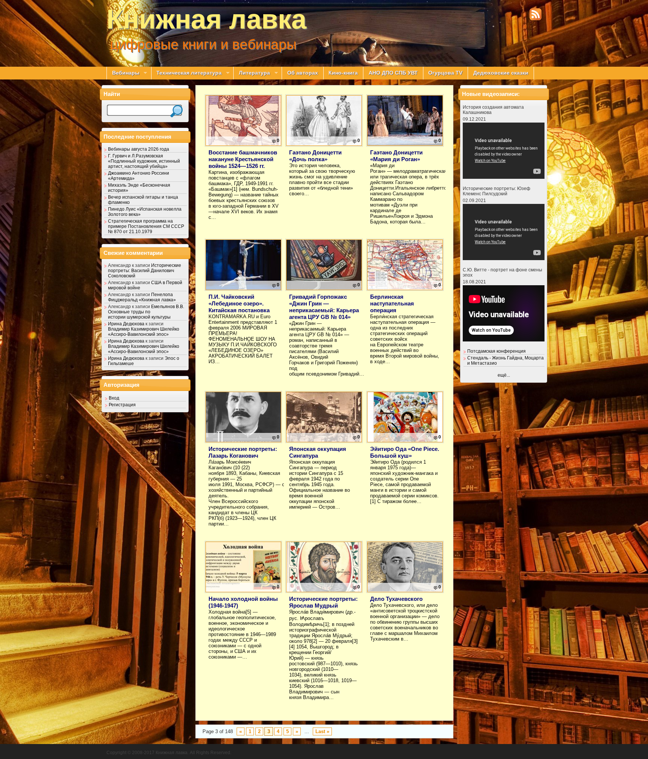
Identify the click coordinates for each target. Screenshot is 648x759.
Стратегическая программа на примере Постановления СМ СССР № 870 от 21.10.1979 (146, 226)
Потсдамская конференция (496, 351)
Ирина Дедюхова (126, 323)
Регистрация (122, 404)
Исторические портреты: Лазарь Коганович (242, 452)
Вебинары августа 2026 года (138, 149)
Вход (114, 398)
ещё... (504, 375)
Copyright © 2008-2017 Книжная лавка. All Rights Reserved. (168, 752)
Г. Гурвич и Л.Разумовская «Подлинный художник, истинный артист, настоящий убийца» (144, 161)
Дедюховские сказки (500, 73)
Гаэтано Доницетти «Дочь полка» (315, 155)
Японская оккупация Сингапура (317, 452)
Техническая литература (186, 73)
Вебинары (123, 73)
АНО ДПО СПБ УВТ (393, 73)
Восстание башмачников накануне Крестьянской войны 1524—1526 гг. (242, 159)
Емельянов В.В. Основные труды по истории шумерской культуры (146, 312)
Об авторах (302, 73)
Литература (251, 73)
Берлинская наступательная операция (392, 303)
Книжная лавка (206, 19)
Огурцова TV (445, 73)
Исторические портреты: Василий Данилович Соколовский (144, 270)
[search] (176, 111)
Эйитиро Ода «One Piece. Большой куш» (404, 452)
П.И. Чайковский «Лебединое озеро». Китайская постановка (239, 303)
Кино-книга (343, 73)
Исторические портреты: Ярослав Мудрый (323, 602)
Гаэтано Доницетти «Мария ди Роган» (396, 155)
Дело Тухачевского (396, 599)
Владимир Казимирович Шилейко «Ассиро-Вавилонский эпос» (143, 331)
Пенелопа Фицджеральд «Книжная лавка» (142, 297)
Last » (322, 731)
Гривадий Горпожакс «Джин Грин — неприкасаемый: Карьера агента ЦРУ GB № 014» (324, 306)
